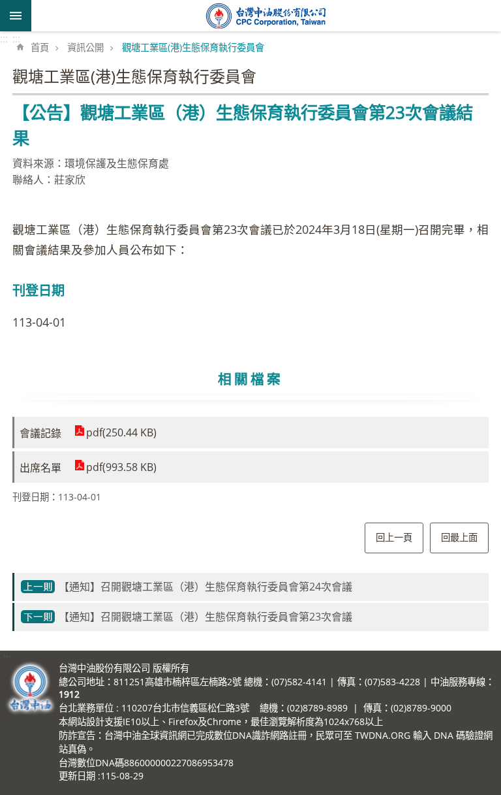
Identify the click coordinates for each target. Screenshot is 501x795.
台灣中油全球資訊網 (266, 15)
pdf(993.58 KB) (121, 467)
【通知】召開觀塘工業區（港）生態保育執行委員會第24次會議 (205, 586)
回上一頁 (394, 537)
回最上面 (459, 537)
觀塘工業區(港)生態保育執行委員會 (193, 47)
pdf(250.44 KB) (121, 432)
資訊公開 (85, 47)
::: (4, 38)
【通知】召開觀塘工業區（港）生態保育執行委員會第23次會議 (205, 616)
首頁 (40, 47)
